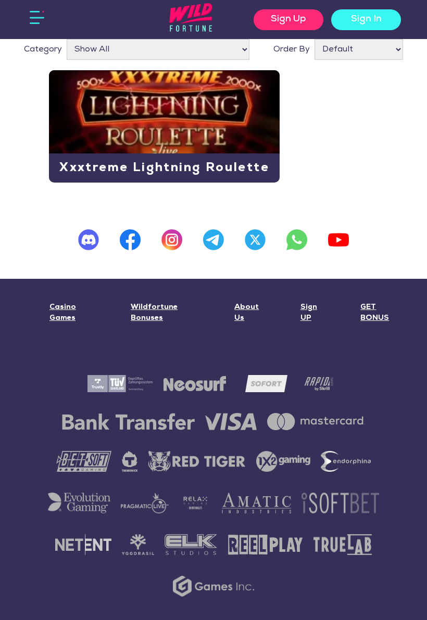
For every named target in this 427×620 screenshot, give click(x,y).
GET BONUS (374, 312)
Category (43, 49)
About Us (246, 312)
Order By (291, 49)
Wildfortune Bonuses (154, 312)
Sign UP (308, 312)
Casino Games (62, 312)
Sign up (288, 19)
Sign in (366, 19)
